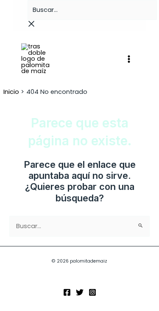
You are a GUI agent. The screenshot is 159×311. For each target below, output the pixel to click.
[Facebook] (67, 292)
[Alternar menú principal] (129, 59)
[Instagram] (92, 292)
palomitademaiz (82, 58)
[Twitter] (80, 292)
